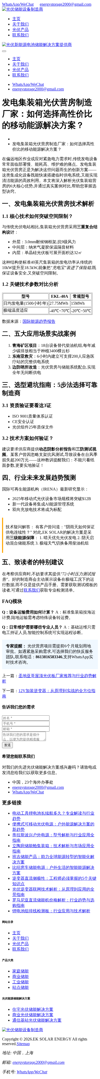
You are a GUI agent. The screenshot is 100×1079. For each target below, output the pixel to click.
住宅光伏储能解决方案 (32, 1009)
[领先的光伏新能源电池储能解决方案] (37, 44)
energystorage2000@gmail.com (65, 4)
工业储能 (20, 982)
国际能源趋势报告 (39, 321)
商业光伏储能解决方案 (32, 1015)
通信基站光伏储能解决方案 (37, 1020)
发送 (7, 745)
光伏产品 (20, 29)
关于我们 (20, 24)
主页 (16, 19)
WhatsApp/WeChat (18, 4)
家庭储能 (20, 971)
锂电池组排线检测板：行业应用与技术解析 (51, 911)
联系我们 (20, 35)
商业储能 (20, 976)
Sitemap (23, 1044)
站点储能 (20, 987)
